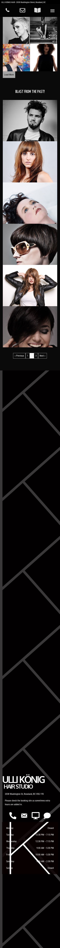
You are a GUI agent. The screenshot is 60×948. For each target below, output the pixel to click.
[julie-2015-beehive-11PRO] (43, 30)
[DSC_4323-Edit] (43, 57)
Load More (9, 74)
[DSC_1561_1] (16, 30)
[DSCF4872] (16, 57)
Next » (42, 355)
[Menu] (52, 10)
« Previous (19, 355)
